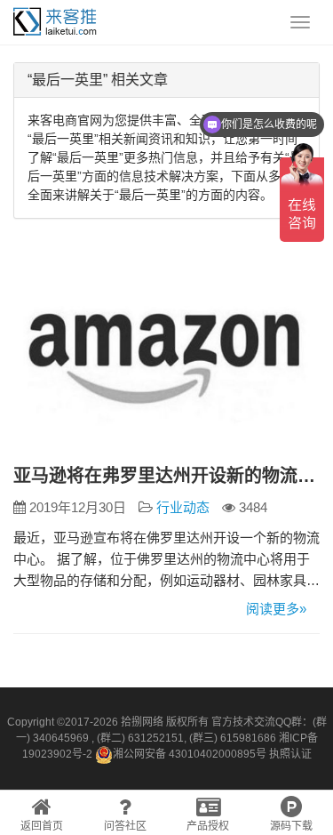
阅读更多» (276, 608)
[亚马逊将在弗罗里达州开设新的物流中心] (166, 352)
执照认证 (290, 754)
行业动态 (183, 507)
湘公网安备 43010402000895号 (189, 754)
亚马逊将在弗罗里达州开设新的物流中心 (166, 476)
